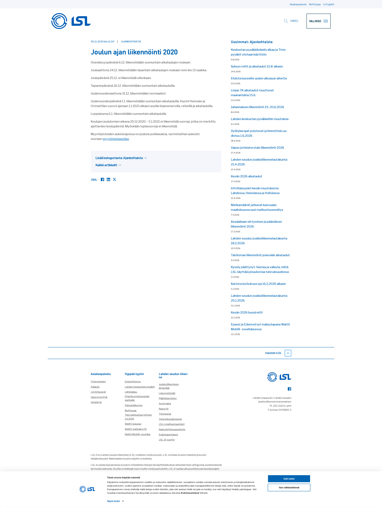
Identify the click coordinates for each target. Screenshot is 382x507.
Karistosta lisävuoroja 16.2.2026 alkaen (258, 284)
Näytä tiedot (113, 501)
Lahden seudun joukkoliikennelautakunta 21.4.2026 (259, 162)
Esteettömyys (133, 381)
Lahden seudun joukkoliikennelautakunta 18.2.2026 (259, 241)
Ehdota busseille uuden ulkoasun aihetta (259, 78)
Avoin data (165, 403)
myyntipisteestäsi (116, 139)
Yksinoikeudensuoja (170, 419)
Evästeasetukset (168, 434)
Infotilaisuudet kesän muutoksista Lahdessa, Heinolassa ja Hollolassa (255, 190)
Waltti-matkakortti (136, 429)
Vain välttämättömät (289, 487)
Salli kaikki (289, 478)
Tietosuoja (165, 413)
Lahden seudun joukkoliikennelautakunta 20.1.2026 (259, 298)
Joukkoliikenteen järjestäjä (169, 386)
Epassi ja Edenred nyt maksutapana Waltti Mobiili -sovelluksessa (260, 327)
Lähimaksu (131, 392)
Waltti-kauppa (133, 423)
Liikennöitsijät (167, 393)
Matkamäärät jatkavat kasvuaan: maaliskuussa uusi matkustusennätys (257, 207)
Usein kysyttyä (99, 397)
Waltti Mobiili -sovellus (137, 434)
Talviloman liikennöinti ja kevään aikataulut (260, 255)
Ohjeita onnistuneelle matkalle (137, 398)
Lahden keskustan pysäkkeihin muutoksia (259, 119)
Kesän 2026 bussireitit (247, 312)
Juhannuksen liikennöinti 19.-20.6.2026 (257, 107)
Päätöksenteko (168, 398)
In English (328, 4)
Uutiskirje (96, 402)
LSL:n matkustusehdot (172, 424)
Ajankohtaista (131, 41)
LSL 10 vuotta (166, 439)
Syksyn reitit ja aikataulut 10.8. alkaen (257, 66)
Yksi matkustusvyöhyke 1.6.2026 (138, 417)
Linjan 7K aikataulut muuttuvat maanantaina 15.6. (252, 93)
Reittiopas (315, 4)
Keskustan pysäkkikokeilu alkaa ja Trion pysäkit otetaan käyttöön (258, 52)
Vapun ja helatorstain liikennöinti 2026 (257, 147)
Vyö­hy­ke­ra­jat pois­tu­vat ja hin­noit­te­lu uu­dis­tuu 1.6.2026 (259, 133)
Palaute (95, 386)
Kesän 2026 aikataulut (246, 176)
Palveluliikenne (133, 405)
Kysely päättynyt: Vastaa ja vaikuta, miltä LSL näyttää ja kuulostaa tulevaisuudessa (260, 269)
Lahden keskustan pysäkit (140, 386)
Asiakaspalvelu (298, 4)
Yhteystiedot (98, 381)
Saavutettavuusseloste (172, 429)
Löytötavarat (98, 392)
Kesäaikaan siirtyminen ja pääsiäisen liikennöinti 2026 (256, 224)
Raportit (163, 408)
